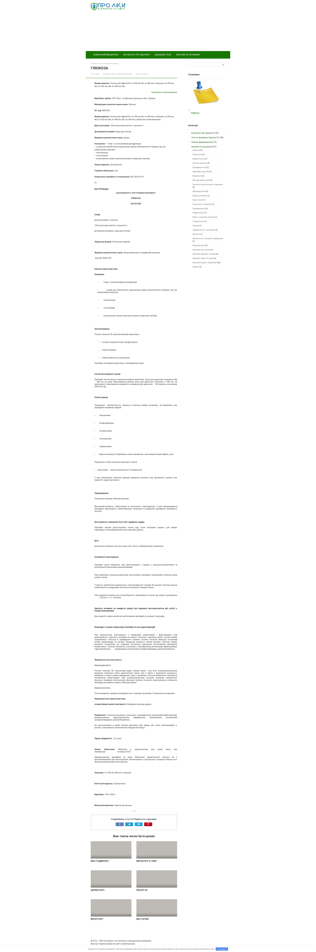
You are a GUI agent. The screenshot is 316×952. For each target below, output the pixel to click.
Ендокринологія (199, 167)
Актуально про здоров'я (202, 133)
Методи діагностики (201, 180)
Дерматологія (198, 159)
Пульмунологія (199, 209)
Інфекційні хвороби (201, 172)
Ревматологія (198, 213)
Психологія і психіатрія (202, 204)
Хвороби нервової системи (204, 254)
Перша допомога (200, 196)
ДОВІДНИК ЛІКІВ (163, 55)
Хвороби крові (199, 245)
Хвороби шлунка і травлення (205, 263)
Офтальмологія (199, 191)
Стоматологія (198, 221)
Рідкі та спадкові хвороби (204, 217)
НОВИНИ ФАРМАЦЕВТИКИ (105, 55)
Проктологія (198, 200)
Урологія (196, 234)
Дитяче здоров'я (200, 163)
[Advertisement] (158, 32)
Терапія (196, 226)
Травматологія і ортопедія (204, 230)
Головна (94, 63)
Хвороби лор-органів (201, 250)
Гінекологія (197, 155)
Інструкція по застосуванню (164, 92)
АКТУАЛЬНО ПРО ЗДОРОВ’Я (136, 55)
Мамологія (197, 176)
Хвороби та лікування (201, 147)
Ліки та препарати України (108, 63)
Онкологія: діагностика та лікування (208, 184)
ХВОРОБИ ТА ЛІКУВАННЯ (188, 55)
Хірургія (196, 267)
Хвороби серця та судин (203, 258)
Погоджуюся (222, 949)
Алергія (196, 150)
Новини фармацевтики (202, 142)
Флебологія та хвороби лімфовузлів (208, 238)
